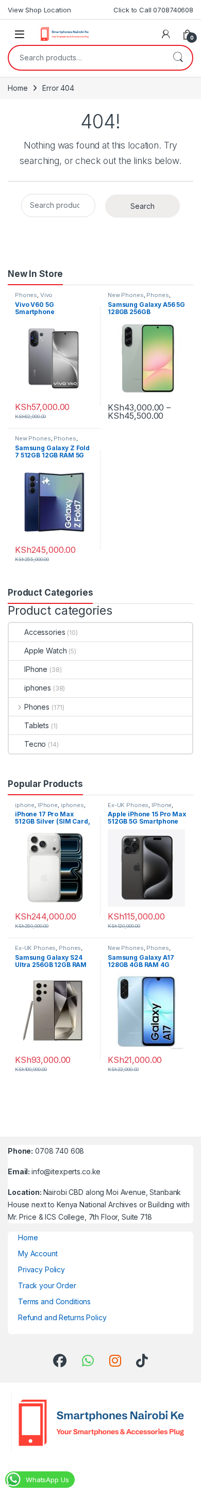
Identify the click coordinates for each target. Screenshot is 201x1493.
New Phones (126, 295)
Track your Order (47, 1285)
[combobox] (86, 58)
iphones (37, 687)
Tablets (36, 725)
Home (17, 88)
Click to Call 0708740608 (153, 10)
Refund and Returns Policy (62, 1317)
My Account (38, 1253)
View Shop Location (39, 10)
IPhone (35, 669)
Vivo (46, 295)
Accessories (44, 632)
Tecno (35, 744)
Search (177, 58)
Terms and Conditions (54, 1301)
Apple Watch (45, 650)
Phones (26, 295)
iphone (25, 805)
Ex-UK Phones (128, 805)
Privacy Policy (41, 1269)
